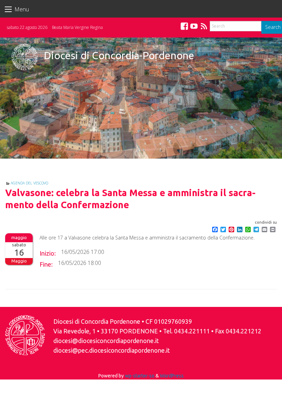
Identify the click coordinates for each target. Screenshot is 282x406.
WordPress (172, 375)
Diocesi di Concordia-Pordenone (119, 55)
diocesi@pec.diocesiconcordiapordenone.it (111, 350)
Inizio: (48, 253)
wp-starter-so (139, 375)
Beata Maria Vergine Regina (77, 27)
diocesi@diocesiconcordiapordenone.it (106, 341)
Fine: (46, 264)
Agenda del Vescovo (29, 183)
